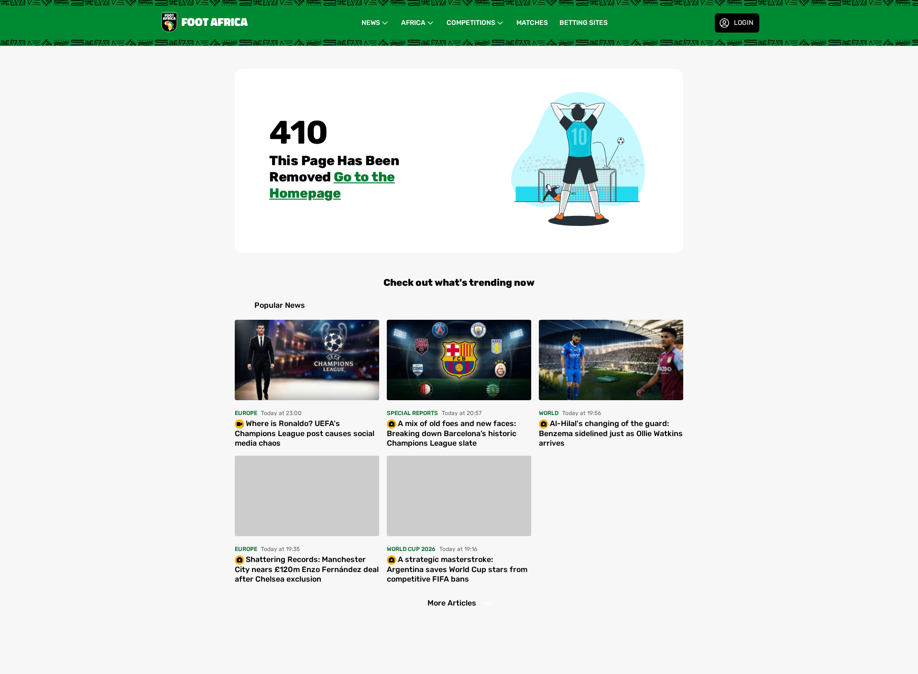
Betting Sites (583, 23)
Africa (413, 23)
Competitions (471, 23)
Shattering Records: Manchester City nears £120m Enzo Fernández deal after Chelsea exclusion (307, 569)
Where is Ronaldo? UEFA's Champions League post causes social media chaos (304, 433)
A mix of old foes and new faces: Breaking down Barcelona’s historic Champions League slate (451, 433)
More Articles (451, 602)
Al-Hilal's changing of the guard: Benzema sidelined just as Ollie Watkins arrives (611, 433)
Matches (532, 23)
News (370, 23)
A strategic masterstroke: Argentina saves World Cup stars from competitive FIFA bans (457, 569)
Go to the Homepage (332, 185)
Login (744, 23)
